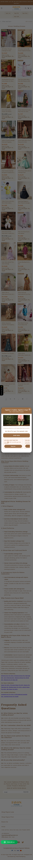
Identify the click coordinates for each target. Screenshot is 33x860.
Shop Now (13, 446)
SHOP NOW (16, 435)
